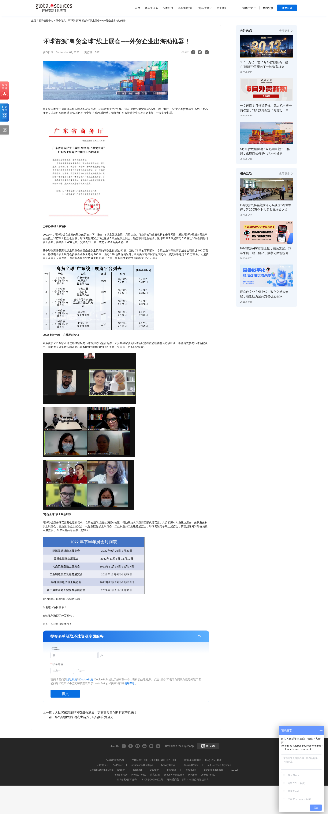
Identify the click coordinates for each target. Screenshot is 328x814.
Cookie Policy (208, 774)
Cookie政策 (86, 679)
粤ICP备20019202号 (152, 779)
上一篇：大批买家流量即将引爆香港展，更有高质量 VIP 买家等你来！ (90, 712)
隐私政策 (71, 679)
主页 (33, 20)
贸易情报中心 (46, 20)
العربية (234, 769)
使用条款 (129, 683)
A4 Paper (117, 765)
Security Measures (174, 774)
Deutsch (154, 769)
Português (190, 769)
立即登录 (268, 8)
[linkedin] (206, 52)
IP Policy (192, 774)
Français (172, 769)
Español (137, 769)
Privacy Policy (138, 774)
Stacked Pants (191, 765)
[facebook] (193, 52)
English (121, 769)
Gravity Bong (168, 765)
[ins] (137, 746)
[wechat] (158, 746)
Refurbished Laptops (142, 765)
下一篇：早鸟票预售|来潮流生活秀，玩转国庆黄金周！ (79, 717)
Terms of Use (120, 774)
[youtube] (151, 746)
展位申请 (287, 7)
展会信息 (61, 20)
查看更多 (284, 30)
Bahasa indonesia (213, 769)
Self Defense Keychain (219, 765)
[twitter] (200, 52)
